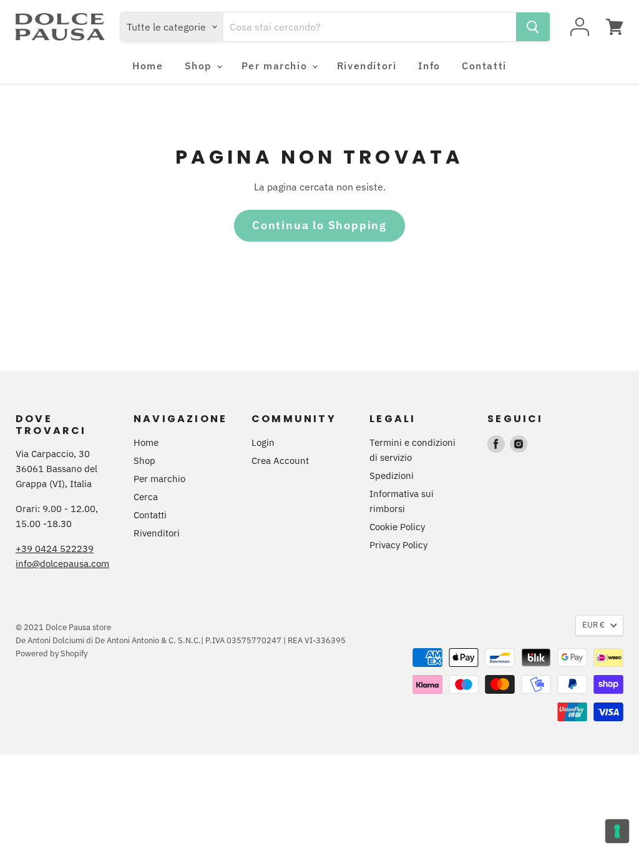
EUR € (593, 624)
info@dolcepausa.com (62, 563)
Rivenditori (367, 65)
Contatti (484, 65)
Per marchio (276, 65)
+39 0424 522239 (55, 549)
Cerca (146, 497)
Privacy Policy (398, 545)
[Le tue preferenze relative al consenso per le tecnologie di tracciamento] (617, 831)
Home (147, 65)
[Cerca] (533, 26)
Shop (200, 65)
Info (429, 65)
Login (263, 442)
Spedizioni (391, 475)
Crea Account (280, 460)
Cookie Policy (397, 527)
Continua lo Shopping (319, 225)
